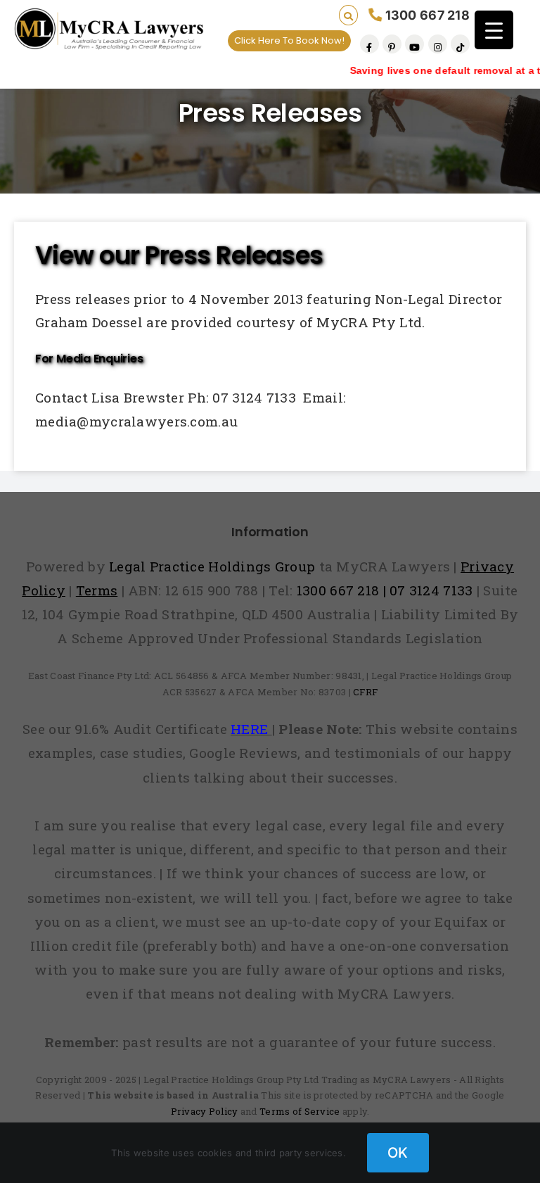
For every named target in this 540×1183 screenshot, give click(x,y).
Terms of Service (299, 1111)
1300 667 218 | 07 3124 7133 (385, 590)
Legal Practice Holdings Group (214, 566)
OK (398, 1152)
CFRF (365, 691)
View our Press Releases (179, 255)
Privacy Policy (204, 1111)
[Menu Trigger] (494, 30)
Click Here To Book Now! (289, 40)
